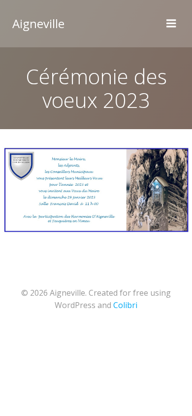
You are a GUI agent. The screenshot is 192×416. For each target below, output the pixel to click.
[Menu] (171, 23)
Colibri (125, 305)
